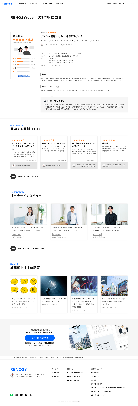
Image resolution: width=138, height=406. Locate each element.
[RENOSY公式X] (31, 395)
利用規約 (94, 380)
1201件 (33, 65)
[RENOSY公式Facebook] (26, 395)
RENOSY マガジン (73, 380)
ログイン (131, 4)
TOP (12, 358)
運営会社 (94, 373)
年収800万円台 (56, 165)
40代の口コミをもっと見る (28, 176)
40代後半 (47, 45)
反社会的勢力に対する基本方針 (101, 391)
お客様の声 (32, 358)
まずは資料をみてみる (39, 338)
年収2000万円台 (117, 165)
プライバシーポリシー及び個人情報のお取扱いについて (109, 388)
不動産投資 (55, 373)
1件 (34, 71)
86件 (33, 68)
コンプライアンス (96, 395)
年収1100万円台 (86, 165)
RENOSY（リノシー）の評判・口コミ (49, 358)
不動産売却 (55, 376)
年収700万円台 (26, 165)
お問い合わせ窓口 (96, 384)
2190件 (33, 58)
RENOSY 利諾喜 (72, 376)
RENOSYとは (95, 376)
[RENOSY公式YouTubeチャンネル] (21, 395)
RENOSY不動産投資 (21, 358)
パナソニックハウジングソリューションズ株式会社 (86, 166)
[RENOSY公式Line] (11, 395)
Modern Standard (74, 373)
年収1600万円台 (56, 45)
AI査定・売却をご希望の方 (115, 4)
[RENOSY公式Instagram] (16, 395)
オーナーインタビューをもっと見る (31, 248)
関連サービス (60, 4)
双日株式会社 (67, 45)
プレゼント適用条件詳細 (34, 345)
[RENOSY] (27, 369)
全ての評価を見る (24, 76)
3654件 (33, 61)
